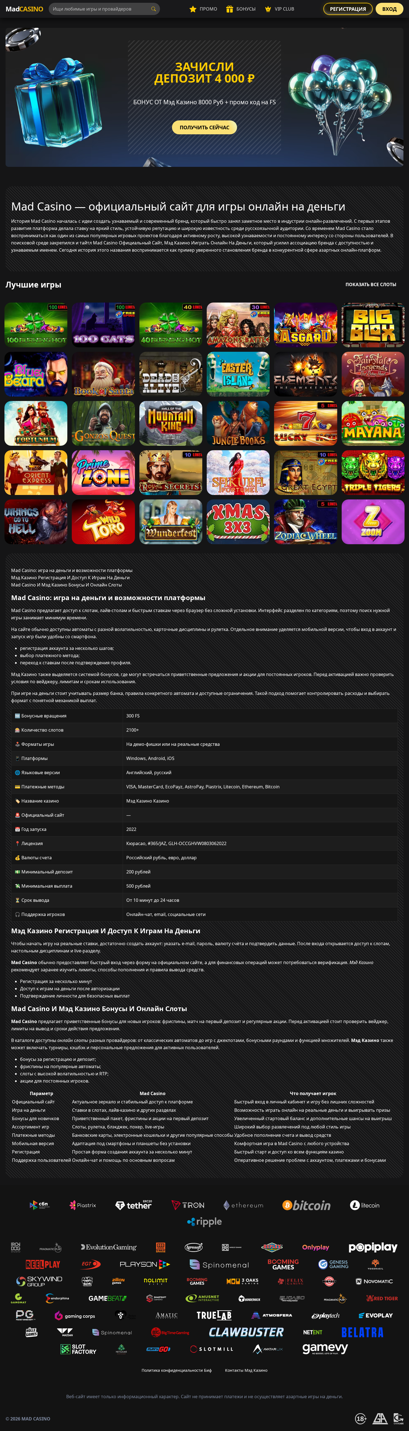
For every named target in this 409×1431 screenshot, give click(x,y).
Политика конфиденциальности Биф (177, 1370)
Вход (389, 9)
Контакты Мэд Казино (246, 1370)
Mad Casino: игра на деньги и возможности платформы (71, 570)
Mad (24, 8)
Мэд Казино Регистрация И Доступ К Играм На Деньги (70, 578)
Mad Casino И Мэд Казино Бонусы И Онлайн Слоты (66, 585)
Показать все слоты (371, 284)
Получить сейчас (204, 127)
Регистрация (348, 9)
